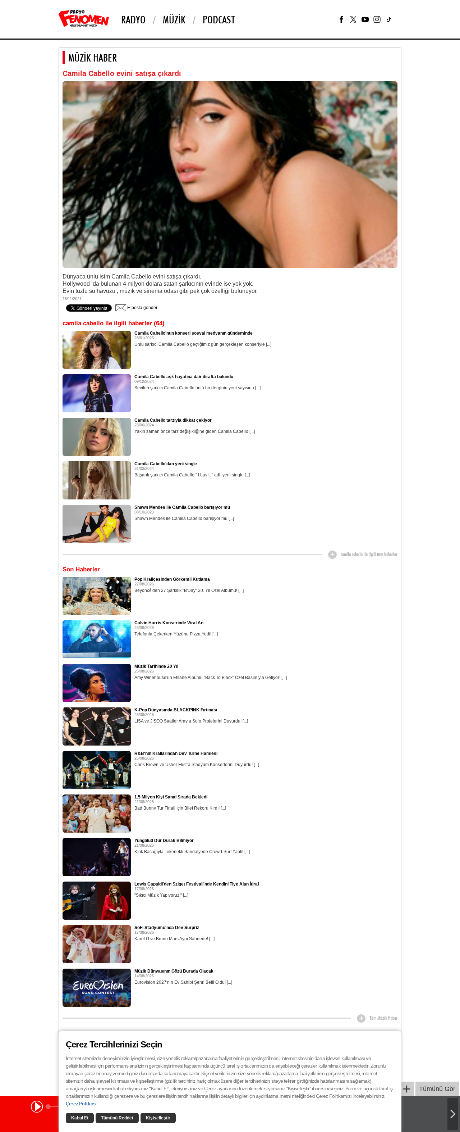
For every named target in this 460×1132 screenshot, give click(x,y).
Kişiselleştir (158, 1117)
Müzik (174, 19)
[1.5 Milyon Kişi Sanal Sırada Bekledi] (97, 813)
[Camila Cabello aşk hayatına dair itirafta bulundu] (97, 392)
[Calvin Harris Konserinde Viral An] (97, 639)
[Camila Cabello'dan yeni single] (97, 480)
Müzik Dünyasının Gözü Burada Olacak (173, 971)
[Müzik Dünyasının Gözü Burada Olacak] (97, 987)
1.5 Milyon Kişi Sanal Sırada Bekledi (170, 797)
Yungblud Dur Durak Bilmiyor (164, 840)
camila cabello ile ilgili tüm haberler (369, 554)
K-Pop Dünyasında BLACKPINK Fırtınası (175, 709)
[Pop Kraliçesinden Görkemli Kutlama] (97, 595)
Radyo (133, 19)
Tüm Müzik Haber (383, 1018)
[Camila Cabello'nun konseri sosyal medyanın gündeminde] (97, 349)
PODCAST (219, 19)
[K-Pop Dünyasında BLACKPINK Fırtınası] (97, 726)
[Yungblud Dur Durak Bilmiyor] (97, 856)
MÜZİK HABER (92, 57)
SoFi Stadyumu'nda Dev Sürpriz (166, 927)
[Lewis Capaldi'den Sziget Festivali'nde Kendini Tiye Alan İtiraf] (97, 900)
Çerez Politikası (81, 1103)
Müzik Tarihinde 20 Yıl (156, 666)
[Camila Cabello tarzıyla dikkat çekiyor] (97, 436)
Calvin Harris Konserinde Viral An (168, 622)
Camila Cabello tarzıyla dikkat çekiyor (173, 420)
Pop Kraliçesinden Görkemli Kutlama (172, 579)
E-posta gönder (141, 307)
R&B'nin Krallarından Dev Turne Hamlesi (175, 753)
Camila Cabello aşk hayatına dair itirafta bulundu (183, 376)
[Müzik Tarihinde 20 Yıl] (97, 682)
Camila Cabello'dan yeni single (165, 463)
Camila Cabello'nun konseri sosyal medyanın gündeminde (193, 333)
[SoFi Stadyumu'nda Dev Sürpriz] (97, 943)
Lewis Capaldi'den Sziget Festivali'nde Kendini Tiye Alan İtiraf (196, 884)
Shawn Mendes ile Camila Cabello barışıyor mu (182, 507)
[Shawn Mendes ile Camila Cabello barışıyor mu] (97, 523)
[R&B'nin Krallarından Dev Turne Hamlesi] (97, 769)
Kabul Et (79, 1117)
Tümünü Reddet (117, 1117)
